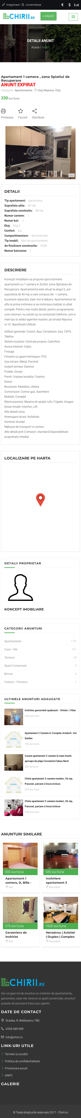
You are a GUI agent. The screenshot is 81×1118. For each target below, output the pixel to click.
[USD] (69, 4)
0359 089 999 (14, 1028)
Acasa (35, 47)
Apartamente (12, 641)
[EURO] (62, 4)
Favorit (22, 117)
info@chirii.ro (14, 1037)
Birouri (8, 673)
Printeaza (7, 117)
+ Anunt (48, 16)
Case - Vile (10, 649)
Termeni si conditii (16, 1054)
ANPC (9, 1075)
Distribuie (38, 117)
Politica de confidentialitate (22, 1061)
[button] (73, 16)
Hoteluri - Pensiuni (16, 682)
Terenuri (9, 657)
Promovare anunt (16, 1068)
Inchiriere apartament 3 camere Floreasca (59, 883)
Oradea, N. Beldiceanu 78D (22, 1020)
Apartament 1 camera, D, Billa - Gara (18, 883)
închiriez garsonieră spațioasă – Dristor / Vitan (50, 710)
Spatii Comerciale (15, 665)
